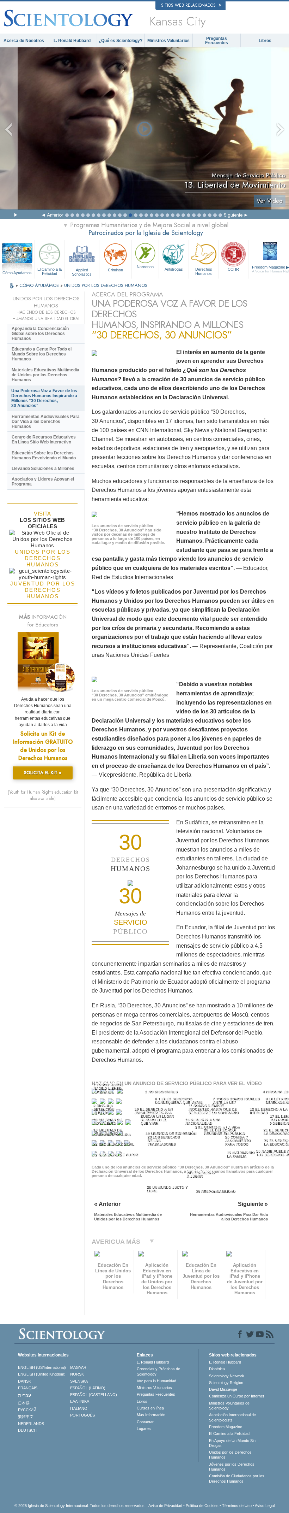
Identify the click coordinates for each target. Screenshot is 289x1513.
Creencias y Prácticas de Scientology (158, 1371)
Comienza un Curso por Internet (236, 1396)
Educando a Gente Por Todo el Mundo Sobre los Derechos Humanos (42, 354)
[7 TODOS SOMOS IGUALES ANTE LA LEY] (111, 1103)
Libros (265, 40)
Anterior (55, 214)
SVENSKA (79, 1381)
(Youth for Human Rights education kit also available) (43, 795)
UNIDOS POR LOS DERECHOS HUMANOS (105, 285)
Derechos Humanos (203, 271)
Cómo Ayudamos (17, 273)
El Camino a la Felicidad (49, 271)
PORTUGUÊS (82, 1415)
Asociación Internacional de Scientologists (232, 1417)
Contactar (145, 1422)
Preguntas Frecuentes (216, 40)
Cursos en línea (150, 1408)
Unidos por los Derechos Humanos (230, 1454)
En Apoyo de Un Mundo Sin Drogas (232, 1443)
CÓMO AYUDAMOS (39, 285)
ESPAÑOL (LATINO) (87, 1388)
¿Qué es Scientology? (120, 40)
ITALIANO (78, 1408)
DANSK (24, 1381)
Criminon (115, 270)
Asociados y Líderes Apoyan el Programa (43, 482)
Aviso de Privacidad (165, 1505)
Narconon (145, 267)
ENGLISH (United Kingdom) (42, 1374)
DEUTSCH (27, 1430)
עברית (24, 1395)
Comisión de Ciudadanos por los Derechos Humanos (236, 1478)
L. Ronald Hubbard (72, 40)
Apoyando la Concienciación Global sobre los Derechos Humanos (40, 333)
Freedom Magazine (225, 1427)
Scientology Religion (226, 1382)
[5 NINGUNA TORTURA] (95, 1103)
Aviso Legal (265, 1505)
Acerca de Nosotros (24, 40)
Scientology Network (226, 1376)
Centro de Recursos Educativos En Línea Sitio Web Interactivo (44, 440)
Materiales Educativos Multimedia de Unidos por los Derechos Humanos (45, 374)
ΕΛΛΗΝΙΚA (79, 1401)
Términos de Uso (237, 1505)
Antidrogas (174, 269)
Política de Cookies (202, 1505)
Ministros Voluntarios (168, 40)
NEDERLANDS (31, 1423)
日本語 (24, 1403)
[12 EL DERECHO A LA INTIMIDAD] (119, 1113)
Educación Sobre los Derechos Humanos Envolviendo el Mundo (44, 455)
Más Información (151, 1415)
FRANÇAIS (27, 1388)
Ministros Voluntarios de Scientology (229, 1405)
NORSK (77, 1374)
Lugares (144, 1428)
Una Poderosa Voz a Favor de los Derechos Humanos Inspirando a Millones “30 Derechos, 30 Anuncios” (44, 398)
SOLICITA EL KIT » (42, 772)
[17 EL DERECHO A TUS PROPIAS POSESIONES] (129, 1124)
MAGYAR (78, 1367)
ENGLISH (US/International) (42, 1367)
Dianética (217, 1369)
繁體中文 (25, 1416)
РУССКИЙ (27, 1410)
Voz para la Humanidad (156, 1381)
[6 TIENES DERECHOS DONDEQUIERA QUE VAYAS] (103, 1103)
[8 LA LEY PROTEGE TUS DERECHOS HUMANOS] (119, 1103)
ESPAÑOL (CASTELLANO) (93, 1395)
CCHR (233, 269)
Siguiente (233, 214)
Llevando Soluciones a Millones (43, 468)
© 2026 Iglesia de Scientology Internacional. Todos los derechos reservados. (80, 1505)
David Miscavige (223, 1389)
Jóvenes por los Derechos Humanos (231, 1466)
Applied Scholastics (82, 272)
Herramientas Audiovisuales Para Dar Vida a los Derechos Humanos (46, 421)
